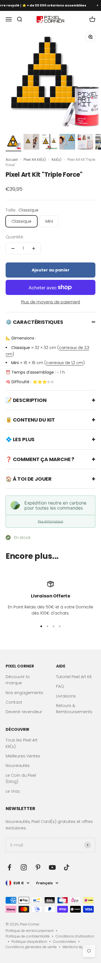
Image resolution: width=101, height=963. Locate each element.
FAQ (60, 686)
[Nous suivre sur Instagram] (23, 867)
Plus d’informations (50, 521)
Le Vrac (13, 791)
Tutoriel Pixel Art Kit (74, 677)
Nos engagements (24, 693)
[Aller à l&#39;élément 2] (31, 142)
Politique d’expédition (29, 941)
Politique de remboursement (30, 930)
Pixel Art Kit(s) (35, 159)
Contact (14, 702)
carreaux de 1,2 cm (64, 363)
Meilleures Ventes (23, 756)
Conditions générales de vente (31, 947)
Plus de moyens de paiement (50, 302)
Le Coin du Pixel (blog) (21, 778)
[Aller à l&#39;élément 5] (85, 142)
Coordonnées (64, 941)
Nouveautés (18, 765)
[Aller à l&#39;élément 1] (13, 142)
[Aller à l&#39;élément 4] (67, 142)
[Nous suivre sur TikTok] (66, 867)
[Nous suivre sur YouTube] (52, 867)
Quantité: (15, 237)
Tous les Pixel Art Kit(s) (22, 743)
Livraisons (66, 696)
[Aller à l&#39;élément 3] (49, 142)
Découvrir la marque (17, 680)
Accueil (12, 159)
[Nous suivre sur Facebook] (9, 867)
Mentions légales (77, 947)
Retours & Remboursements (74, 709)
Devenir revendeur (24, 712)
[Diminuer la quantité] (13, 248)
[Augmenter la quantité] (34, 248)
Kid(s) (57, 159)
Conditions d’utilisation (75, 936)
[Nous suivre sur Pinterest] (38, 867)
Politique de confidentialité (28, 936)
